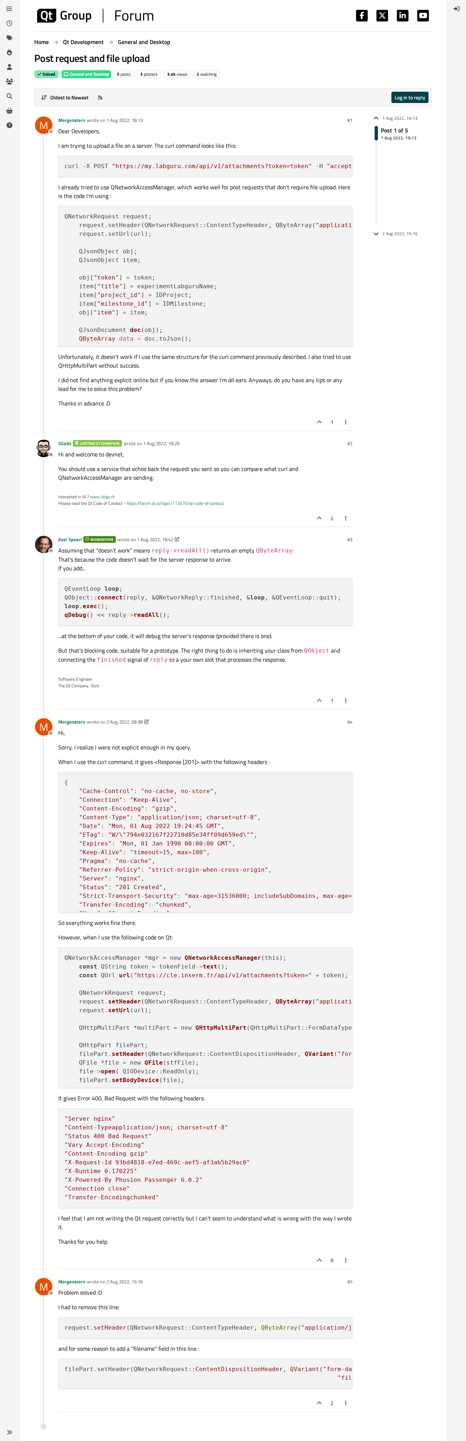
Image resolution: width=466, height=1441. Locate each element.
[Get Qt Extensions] (9, 110)
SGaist (64, 443)
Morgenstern (71, 120)
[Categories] (9, 9)
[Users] (9, 67)
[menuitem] (456, 9)
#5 (349, 1281)
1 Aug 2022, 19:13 (124, 120)
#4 (349, 721)
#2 (349, 443)
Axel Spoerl (70, 539)
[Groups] (9, 81)
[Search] (9, 96)
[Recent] (9, 23)
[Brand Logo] (95, 16)
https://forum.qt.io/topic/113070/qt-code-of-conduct (175, 503)
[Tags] (9, 38)
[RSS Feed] (100, 97)
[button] (9, 1432)
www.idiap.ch (102, 496)
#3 (349, 539)
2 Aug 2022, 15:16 (124, 1281)
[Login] (456, 9)
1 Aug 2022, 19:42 (155, 539)
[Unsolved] (9, 125)
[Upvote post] (319, 422)
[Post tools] (346, 422)
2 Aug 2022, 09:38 (124, 721)
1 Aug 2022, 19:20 (161, 443)
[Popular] (9, 52)
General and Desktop (89, 74)
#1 (349, 120)
